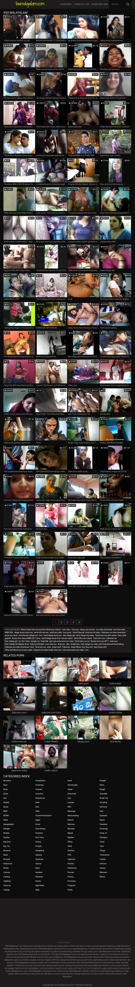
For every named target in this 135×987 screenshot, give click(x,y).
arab (49, 647)
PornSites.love (81, 4)
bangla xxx (35, 641)
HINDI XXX (9, 632)
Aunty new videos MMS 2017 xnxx (26, 638)
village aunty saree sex (23, 632)
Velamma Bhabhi (37, 644)
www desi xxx (51, 644)
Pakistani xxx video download (113, 632)
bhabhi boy (75, 644)
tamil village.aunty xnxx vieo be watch (57, 638)
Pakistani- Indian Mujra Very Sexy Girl (77, 647)
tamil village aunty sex (53, 635)
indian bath (56, 647)
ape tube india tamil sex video (61, 641)
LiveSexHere (66, 4)
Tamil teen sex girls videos (106, 635)
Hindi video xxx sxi (82, 641)
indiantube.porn (99, 4)
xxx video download (104, 629)
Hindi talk (44, 641)
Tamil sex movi (99, 638)
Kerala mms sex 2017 (100, 641)
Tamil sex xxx (40, 647)
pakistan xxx (112, 638)
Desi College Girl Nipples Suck (17, 644)
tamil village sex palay (85, 635)
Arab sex (61, 644)
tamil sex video (56, 632)
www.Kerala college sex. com (30, 635)
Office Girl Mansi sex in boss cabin (18, 650)
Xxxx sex (75, 629)
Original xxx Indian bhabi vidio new (47, 650)
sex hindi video (119, 629)
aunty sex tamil (11, 635)
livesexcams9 (63, 942)
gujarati (8, 638)
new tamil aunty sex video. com (76, 650)
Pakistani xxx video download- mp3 (19, 647)
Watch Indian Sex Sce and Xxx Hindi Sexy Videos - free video (46, 629)
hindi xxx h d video (92, 632)
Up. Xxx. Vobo (24, 641)
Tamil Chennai (78, 632)
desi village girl (69, 635)
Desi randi (122, 635)
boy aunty (67, 632)
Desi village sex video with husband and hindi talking (102, 644)
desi (68, 644)
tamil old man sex (41, 632)
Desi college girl (11, 641)
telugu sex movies (87, 629)
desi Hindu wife (100, 647)
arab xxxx (114, 641)
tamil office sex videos (83, 638)
